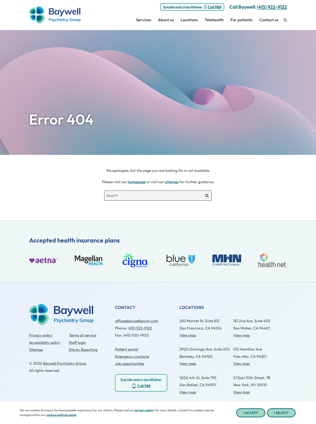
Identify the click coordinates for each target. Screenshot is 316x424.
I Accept (250, 413)
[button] (285, 20)
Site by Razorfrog (83, 349)
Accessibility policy (44, 342)
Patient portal (126, 349)
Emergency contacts (132, 356)
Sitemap (36, 349)
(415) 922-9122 (272, 7)
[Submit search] (207, 196)
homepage (137, 181)
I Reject (281, 413)
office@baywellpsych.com (136, 320)
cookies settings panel (61, 415)
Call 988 (214, 7)
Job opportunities (129, 363)
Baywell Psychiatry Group (64, 363)
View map (187, 335)
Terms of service (82, 335)
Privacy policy (40, 335)
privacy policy (144, 410)
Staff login (77, 342)
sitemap (171, 181)
